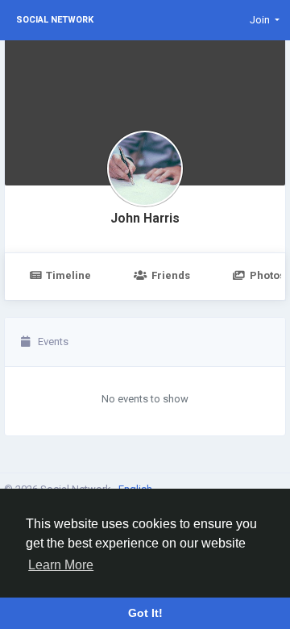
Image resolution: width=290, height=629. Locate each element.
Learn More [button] (60, 565)
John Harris (145, 218)
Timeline (68, 275)
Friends (170, 275)
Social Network (54, 20)
